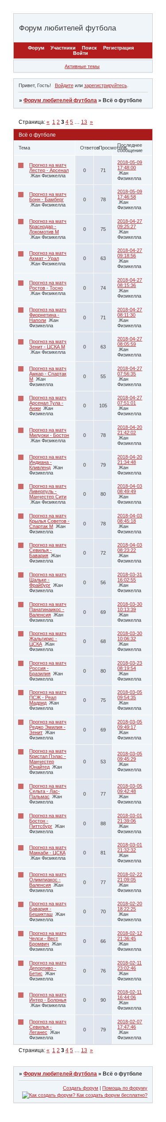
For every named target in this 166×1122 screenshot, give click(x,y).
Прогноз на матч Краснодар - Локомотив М (47, 226)
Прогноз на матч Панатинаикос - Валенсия (47, 609)
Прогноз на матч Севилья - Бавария (47, 550)
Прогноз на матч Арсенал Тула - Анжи (47, 403)
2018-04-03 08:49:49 (129, 488)
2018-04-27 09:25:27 (129, 223)
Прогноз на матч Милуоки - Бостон (49, 432)
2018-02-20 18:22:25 (129, 906)
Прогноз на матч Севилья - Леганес (47, 1027)
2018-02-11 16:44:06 (129, 994)
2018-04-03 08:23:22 (129, 547)
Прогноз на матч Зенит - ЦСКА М (47, 344)
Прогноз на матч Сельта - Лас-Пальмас (47, 791)
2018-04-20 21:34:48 (129, 459)
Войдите (64, 85)
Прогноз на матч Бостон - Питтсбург (47, 821)
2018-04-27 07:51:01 (129, 400)
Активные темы (82, 66)
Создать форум (80, 1088)
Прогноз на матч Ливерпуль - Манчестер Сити (47, 491)
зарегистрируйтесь (105, 85)
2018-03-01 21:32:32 (129, 847)
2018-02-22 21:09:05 (129, 877)
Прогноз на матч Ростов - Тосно (47, 285)
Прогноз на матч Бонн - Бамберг (47, 196)
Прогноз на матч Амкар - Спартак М (47, 374)
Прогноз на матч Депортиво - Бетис (47, 968)
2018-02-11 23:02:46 (129, 965)
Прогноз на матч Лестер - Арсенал (49, 167)
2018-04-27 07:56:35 (129, 371)
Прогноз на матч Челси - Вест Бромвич (47, 938)
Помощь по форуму (124, 1088)
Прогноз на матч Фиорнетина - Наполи (47, 315)
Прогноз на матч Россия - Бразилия (47, 668)
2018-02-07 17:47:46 (129, 1024)
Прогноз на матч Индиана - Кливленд (47, 462)
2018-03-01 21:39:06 (129, 818)
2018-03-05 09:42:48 (129, 788)
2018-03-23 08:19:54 (129, 665)
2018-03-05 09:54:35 (129, 694)
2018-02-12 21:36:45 (129, 936)
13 (84, 122)
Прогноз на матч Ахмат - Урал (47, 255)
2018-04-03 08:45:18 (129, 518)
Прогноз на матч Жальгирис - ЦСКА (47, 639)
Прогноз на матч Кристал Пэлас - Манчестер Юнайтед (47, 759)
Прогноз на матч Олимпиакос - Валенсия (47, 880)
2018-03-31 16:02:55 (129, 577)
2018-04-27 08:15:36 (129, 282)
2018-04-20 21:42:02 (129, 430)
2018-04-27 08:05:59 (129, 341)
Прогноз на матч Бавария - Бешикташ (47, 909)
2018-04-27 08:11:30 (129, 312)
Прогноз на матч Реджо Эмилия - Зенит (47, 727)
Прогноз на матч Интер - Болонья (47, 997)
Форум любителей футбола (60, 100)
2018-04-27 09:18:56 (129, 253)
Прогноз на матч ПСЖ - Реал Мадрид (47, 697)
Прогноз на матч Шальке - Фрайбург (47, 580)
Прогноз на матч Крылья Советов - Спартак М (49, 521)
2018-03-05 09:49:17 (129, 724)
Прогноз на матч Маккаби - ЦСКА (47, 850)
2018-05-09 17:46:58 (129, 194)
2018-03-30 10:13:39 (129, 606)
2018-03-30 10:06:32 (129, 636)
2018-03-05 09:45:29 (129, 756)
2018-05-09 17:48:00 (129, 165)
